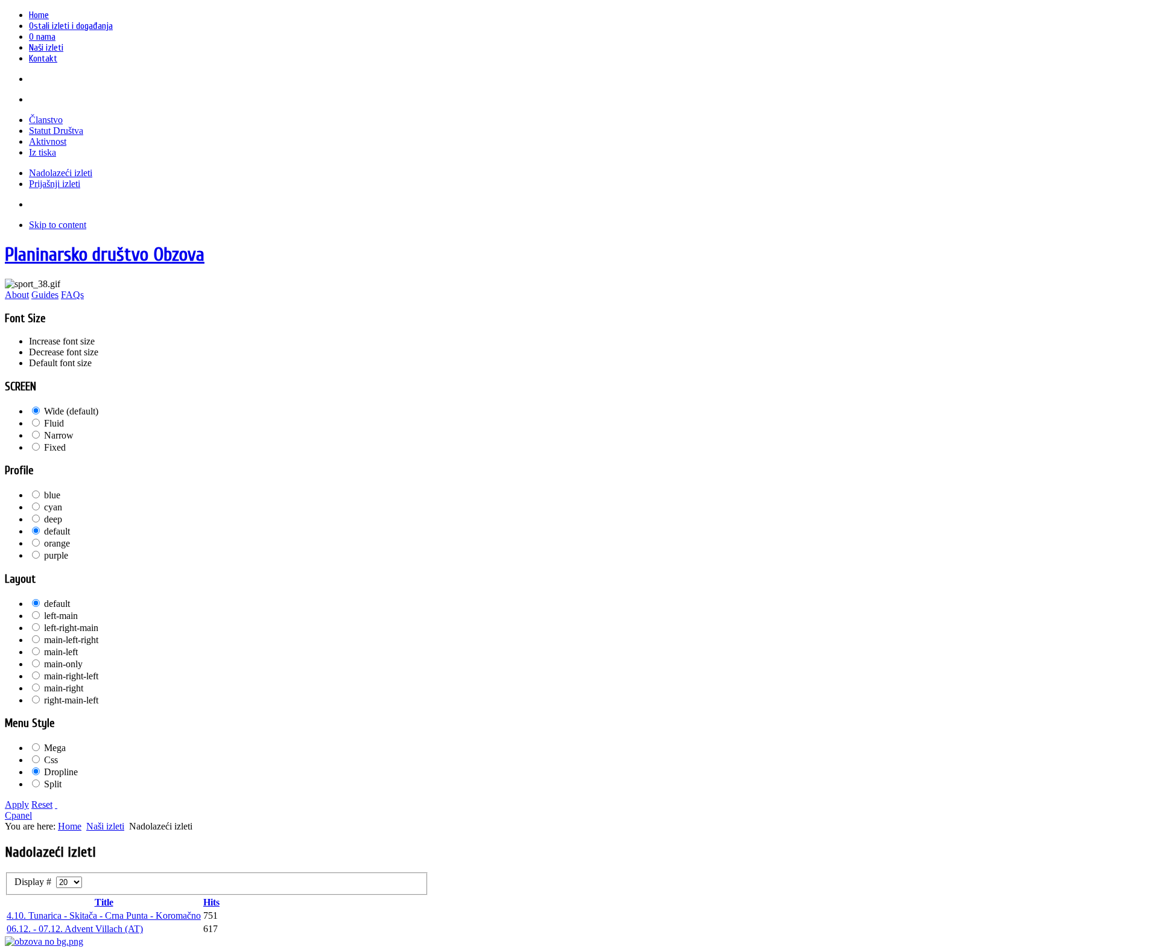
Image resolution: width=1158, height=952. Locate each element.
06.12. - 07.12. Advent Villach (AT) (75, 929)
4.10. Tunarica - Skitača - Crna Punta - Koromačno (104, 915)
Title (104, 902)
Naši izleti (105, 826)
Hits (211, 902)
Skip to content (57, 225)
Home (69, 826)
